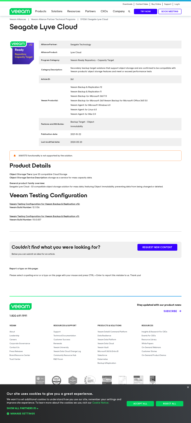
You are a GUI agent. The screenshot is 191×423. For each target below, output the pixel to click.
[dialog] (95, 403)
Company (119, 11)
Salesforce (102, 355)
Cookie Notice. (100, 403)
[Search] (129, 11)
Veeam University (61, 347)
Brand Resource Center (20, 355)
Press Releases (16, 351)
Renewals (58, 343)
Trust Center (15, 359)
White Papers (147, 343)
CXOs (104, 11)
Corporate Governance (20, 343)
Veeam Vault (103, 347)
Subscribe (170, 311)
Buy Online (156, 4)
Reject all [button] (169, 403)
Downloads (127, 4)
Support (167, 4)
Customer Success (62, 339)
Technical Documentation (65, 335)
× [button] (188, 387)
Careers (13, 339)
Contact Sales (142, 4)
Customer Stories (149, 351)
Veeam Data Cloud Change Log (67, 351)
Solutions (56, 11)
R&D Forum (58, 359)
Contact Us (14, 347)
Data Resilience (104, 335)
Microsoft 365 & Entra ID (108, 351)
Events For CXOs (149, 335)
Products (40, 11)
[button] (64, 408)
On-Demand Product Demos (154, 355)
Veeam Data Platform (107, 339)
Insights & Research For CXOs (154, 331)
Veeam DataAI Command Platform (112, 331)
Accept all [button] (140, 403)
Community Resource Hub (65, 355)
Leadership (14, 335)
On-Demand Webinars (151, 347)
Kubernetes (103, 359)
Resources (73, 11)
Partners (90, 11)
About (12, 331)
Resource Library (149, 339)
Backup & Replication (107, 363)
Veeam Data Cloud (106, 343)
